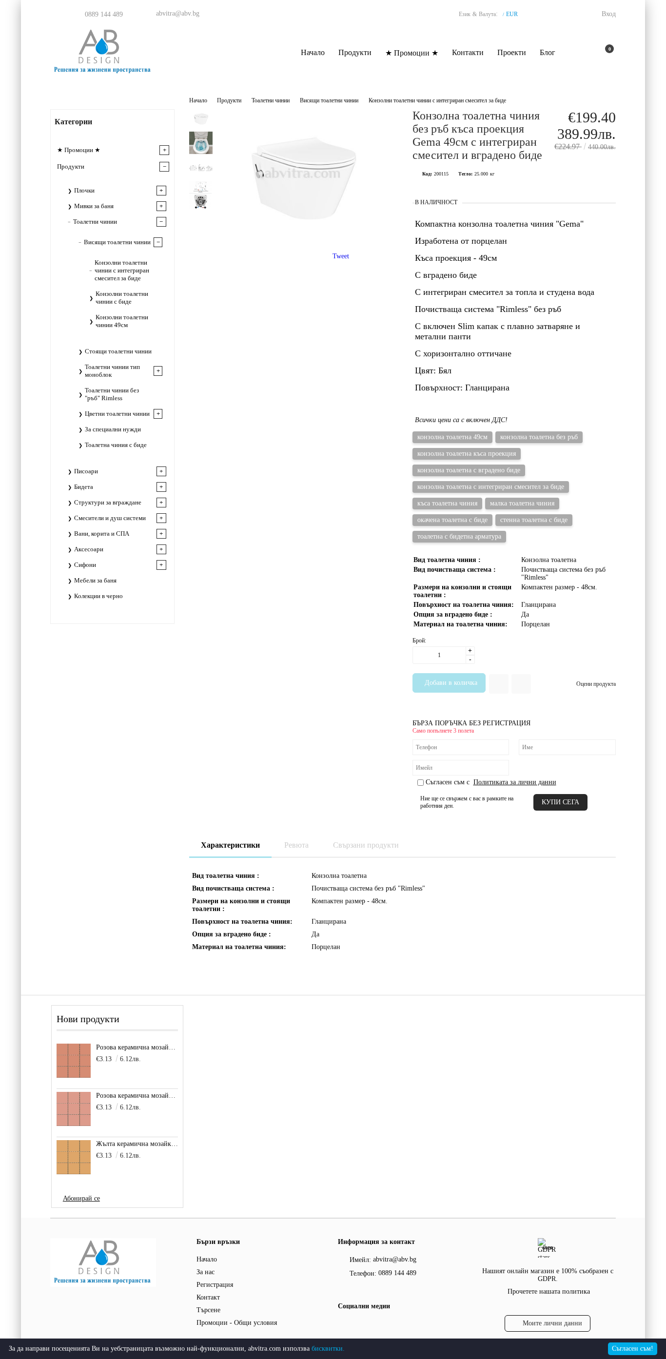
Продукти (355, 52)
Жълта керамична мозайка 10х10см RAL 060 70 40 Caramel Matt (137, 1143)
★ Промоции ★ (411, 53)
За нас (205, 1272)
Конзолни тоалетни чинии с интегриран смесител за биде (437, 100)
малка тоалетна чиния (522, 503)
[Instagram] (363, 1326)
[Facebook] (343, 1326)
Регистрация (214, 1284)
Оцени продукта (596, 683)
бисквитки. (328, 1348)
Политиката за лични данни (514, 782)
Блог (547, 52)
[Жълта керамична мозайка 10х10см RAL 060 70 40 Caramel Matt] (74, 1157)
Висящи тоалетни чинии (329, 100)
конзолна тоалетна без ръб (539, 437)
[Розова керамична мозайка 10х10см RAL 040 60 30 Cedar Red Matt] (74, 1061)
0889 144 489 (104, 14)
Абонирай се (81, 1198)
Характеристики (230, 845)
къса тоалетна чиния (447, 503)
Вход (609, 14)
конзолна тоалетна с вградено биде (468, 470)
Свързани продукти (366, 845)
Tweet (341, 256)
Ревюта (296, 845)
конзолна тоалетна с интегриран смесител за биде (490, 486)
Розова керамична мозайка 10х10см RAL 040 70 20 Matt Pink (137, 1095)
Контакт (208, 1297)
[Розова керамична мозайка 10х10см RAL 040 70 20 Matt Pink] (74, 1109)
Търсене (208, 1310)
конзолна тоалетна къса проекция (466, 453)
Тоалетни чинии (271, 100)
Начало (313, 52)
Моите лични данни (552, 1323)
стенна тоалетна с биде (534, 520)
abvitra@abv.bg (177, 13)
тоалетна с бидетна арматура (459, 536)
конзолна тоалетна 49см (452, 437)
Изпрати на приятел (521, 684)
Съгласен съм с (491, 782)
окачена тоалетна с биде (452, 520)
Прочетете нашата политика (549, 1291)
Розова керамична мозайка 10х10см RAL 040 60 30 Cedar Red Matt (137, 1047)
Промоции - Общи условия (236, 1322)
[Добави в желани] (499, 684)
